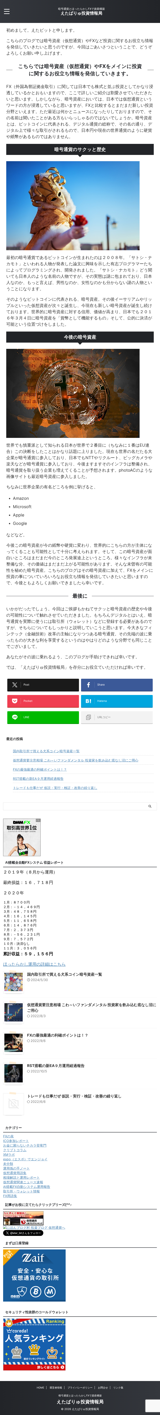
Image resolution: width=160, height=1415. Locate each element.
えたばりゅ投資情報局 (81, 13)
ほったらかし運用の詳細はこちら (34, 964)
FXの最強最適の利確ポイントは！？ (40, 769)
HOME (40, 1387)
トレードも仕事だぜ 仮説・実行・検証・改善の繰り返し (55, 788)
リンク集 (118, 1387)
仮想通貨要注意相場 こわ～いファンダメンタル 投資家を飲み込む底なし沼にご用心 (75, 760)
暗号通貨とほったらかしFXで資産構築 (80, 1395)
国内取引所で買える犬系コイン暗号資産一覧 (46, 751)
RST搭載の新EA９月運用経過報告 (38, 779)
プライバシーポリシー (80, 1387)
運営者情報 (56, 1387)
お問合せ (103, 1387)
